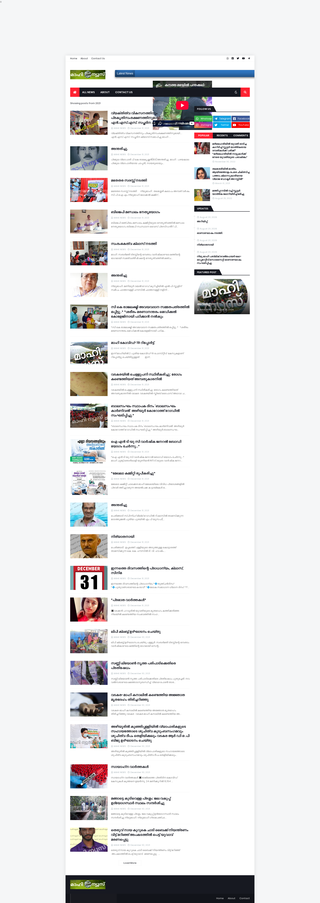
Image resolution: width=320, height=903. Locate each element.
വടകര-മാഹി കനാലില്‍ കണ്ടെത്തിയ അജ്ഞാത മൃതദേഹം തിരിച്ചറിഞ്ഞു (148, 697)
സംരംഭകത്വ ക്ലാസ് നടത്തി (134, 243)
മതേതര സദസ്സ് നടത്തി (129, 180)
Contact (244, 898)
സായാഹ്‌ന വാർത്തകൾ (130, 766)
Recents (222, 135)
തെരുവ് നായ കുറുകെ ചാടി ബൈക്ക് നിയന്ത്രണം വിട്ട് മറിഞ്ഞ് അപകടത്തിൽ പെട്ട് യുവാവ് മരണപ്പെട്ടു (149, 835)
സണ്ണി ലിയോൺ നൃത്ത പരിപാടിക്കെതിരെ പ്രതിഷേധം (143, 665)
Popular (203, 135)
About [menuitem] (105, 92)
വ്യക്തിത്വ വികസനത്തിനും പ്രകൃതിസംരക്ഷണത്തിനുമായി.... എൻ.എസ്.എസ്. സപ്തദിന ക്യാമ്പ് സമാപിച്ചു (145, 118)
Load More (130, 863)
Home (73, 58)
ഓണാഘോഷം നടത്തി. (210, 233)
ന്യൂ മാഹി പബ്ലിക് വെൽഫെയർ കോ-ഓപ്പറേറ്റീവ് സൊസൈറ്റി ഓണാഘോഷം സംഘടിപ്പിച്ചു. (219, 260)
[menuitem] (74, 92)
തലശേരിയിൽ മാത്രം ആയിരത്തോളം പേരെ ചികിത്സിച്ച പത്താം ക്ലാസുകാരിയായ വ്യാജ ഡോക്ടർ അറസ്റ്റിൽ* (230, 174)
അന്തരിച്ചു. (119, 148)
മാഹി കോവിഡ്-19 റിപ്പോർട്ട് (132, 342)
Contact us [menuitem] (124, 92)
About (84, 58)
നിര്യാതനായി (122, 536)
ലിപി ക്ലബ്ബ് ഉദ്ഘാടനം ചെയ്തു (136, 631)
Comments (240, 135)
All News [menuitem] (88, 92)
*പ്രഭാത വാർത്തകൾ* (128, 599)
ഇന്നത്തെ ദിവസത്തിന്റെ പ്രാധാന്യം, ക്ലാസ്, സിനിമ (147, 570)
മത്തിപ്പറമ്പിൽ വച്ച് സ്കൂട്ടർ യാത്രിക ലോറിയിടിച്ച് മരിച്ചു (228, 192)
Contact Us (98, 58)
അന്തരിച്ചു (119, 275)
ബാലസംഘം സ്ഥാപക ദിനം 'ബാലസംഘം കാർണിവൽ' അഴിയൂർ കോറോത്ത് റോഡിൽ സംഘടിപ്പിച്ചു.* (145, 411)
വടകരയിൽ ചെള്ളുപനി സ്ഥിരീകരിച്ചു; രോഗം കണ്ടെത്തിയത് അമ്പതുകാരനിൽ (146, 376)
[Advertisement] (111, 30)
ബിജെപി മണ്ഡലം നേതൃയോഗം (135, 212)
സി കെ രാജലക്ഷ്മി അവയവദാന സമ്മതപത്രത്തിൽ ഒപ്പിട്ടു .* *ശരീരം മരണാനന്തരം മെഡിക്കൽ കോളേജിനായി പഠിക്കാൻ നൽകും (150, 311)
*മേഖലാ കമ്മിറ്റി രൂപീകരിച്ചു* (133, 473)
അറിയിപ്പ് (202, 221)
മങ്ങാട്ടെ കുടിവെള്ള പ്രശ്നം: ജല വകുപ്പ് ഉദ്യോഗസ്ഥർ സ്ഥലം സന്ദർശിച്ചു (140, 800)
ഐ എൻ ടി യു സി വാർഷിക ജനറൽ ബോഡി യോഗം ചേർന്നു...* (146, 443)
